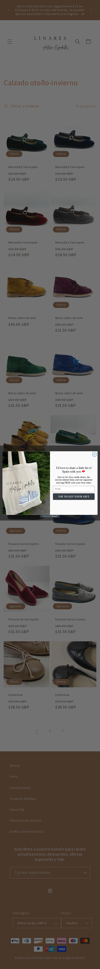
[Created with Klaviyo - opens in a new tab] (50, 516)
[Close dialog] (94, 454)
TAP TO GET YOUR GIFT (73, 496)
